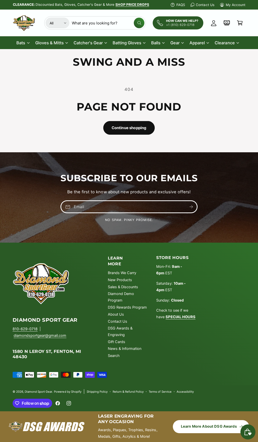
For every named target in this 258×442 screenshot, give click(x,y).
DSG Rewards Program (127, 307)
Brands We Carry (122, 273)
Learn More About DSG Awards (209, 426)
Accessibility (185, 391)
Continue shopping (129, 127)
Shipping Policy (97, 391)
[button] (239, 22)
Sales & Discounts (123, 287)
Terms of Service (160, 391)
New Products (120, 280)
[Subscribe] (191, 206)
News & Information (124, 348)
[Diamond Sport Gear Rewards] (226, 22)
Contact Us (205, 5)
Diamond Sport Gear (38, 391)
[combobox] (108, 22)
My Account (235, 5)
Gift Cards (116, 342)
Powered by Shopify (67, 391)
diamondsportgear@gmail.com (40, 335)
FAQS (180, 5)
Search (114, 355)
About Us (116, 314)
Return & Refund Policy (128, 391)
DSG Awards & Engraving (120, 331)
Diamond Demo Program (121, 297)
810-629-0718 (25, 329)
